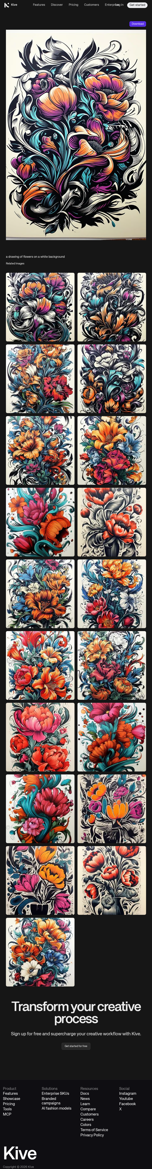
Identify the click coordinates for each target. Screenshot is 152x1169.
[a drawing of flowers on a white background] (111, 378)
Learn (85, 1104)
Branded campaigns (51, 1101)
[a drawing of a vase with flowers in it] (111, 880)
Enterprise (112, 5)
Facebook (127, 1104)
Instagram (127, 1094)
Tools (7, 1109)
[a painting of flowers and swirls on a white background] (40, 522)
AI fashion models (56, 1109)
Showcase (11, 1099)
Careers (87, 1120)
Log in (119, 5)
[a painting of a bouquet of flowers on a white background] (40, 665)
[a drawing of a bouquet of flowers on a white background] (111, 307)
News (85, 1099)
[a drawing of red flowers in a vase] (111, 522)
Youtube (126, 1099)
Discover (57, 5)
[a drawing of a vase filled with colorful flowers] (111, 808)
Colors (85, 1125)
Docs (84, 1094)
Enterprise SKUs (55, 1094)
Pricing (73, 5)
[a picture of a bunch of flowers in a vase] (40, 880)
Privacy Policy (92, 1135)
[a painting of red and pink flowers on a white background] (40, 737)
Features (39, 5)
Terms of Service (94, 1130)
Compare (88, 1109)
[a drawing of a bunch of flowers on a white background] (40, 307)
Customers (91, 5)
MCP (7, 1114)
